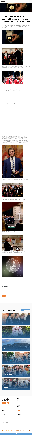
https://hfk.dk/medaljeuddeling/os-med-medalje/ (9, 128)
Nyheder (6, 13)
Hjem (3, 13)
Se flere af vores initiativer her (26, 309)
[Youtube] (8, 403)
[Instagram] (5, 403)
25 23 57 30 (17, 287)
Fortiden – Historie (19, 406)
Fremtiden (18, 404)
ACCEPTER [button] (16, 433)
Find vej (18, 400)
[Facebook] (3, 403)
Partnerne (18, 401)
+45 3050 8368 (19, 410)
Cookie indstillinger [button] (25, 432)
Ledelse (18, 402)
